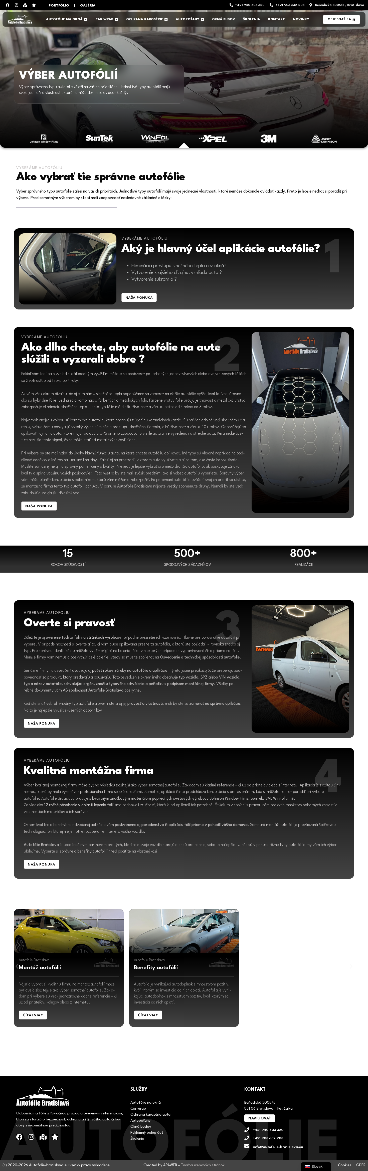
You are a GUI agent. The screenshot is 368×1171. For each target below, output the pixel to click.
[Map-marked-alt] (25, 5)
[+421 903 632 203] (246, 1137)
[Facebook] (7, 5)
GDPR (360, 1165)
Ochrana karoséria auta (150, 1115)
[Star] (34, 5)
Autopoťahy (140, 1121)
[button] (17, 966)
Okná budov (140, 1127)
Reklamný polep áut (146, 1133)
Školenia (137, 1139)
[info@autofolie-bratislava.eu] (246, 1145)
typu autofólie (59, 192)
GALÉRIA (87, 5)
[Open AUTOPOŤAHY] (202, 19)
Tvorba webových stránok (203, 1165)
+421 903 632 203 (268, 1138)
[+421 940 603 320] (246, 1129)
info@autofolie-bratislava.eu (278, 1147)
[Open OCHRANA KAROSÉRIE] (166, 19)
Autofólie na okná (145, 1103)
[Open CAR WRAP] (116, 19)
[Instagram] (16, 5)
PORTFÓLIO (59, 5)
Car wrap (138, 1109)
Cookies (344, 1165)
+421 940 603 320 (268, 1130)
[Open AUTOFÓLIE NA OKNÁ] (85, 19)
